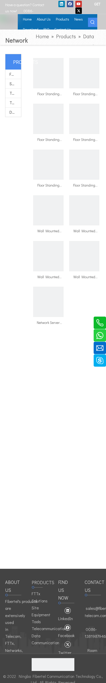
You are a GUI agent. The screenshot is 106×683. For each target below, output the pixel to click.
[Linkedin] (61, 4)
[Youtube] (78, 4)
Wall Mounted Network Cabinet (48, 231)
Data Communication (15, 112)
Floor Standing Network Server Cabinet (48, 94)
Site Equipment (15, 83)
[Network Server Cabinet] (48, 301)
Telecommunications (15, 102)
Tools (14, 93)
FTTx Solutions (15, 74)
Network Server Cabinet (48, 323)
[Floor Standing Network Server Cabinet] (48, 72)
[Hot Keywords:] (92, 22)
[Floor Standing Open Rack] (84, 118)
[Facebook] (70, 4)
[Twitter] (78, 10)
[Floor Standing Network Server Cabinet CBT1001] (84, 164)
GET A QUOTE (97, 4)
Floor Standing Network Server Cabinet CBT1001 (84, 185)
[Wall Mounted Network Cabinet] (48, 209)
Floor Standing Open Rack (84, 140)
